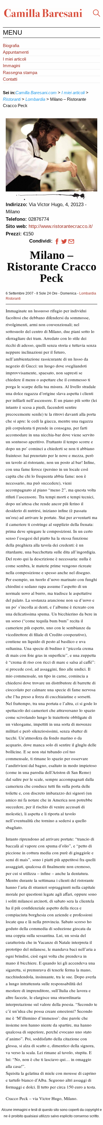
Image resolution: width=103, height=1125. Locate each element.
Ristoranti (13, 299)
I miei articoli (14, 59)
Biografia (11, 45)
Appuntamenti (16, 52)
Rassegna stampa (20, 72)
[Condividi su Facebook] (56, 241)
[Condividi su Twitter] (64, 241)
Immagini (11, 65)
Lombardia (87, 293)
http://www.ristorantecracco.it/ (61, 226)
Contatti (10, 79)
